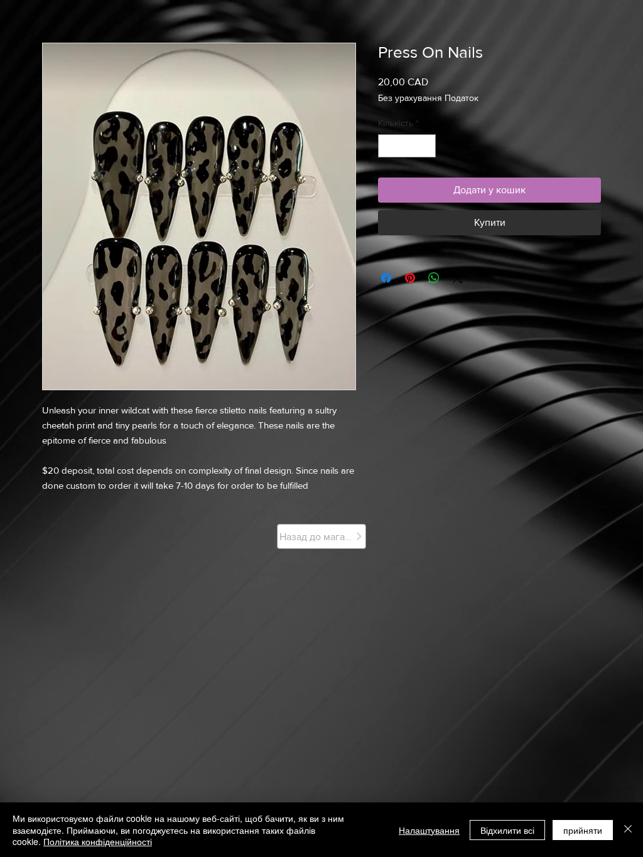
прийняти (582, 830)
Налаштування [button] (429, 830)
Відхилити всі (507, 830)
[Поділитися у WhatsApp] (433, 277)
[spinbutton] (407, 146)
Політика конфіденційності (97, 841)
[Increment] (426, 146)
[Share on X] (457, 277)
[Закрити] (627, 829)
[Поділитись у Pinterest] (410, 277)
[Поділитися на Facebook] (386, 277)
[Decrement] (388, 146)
